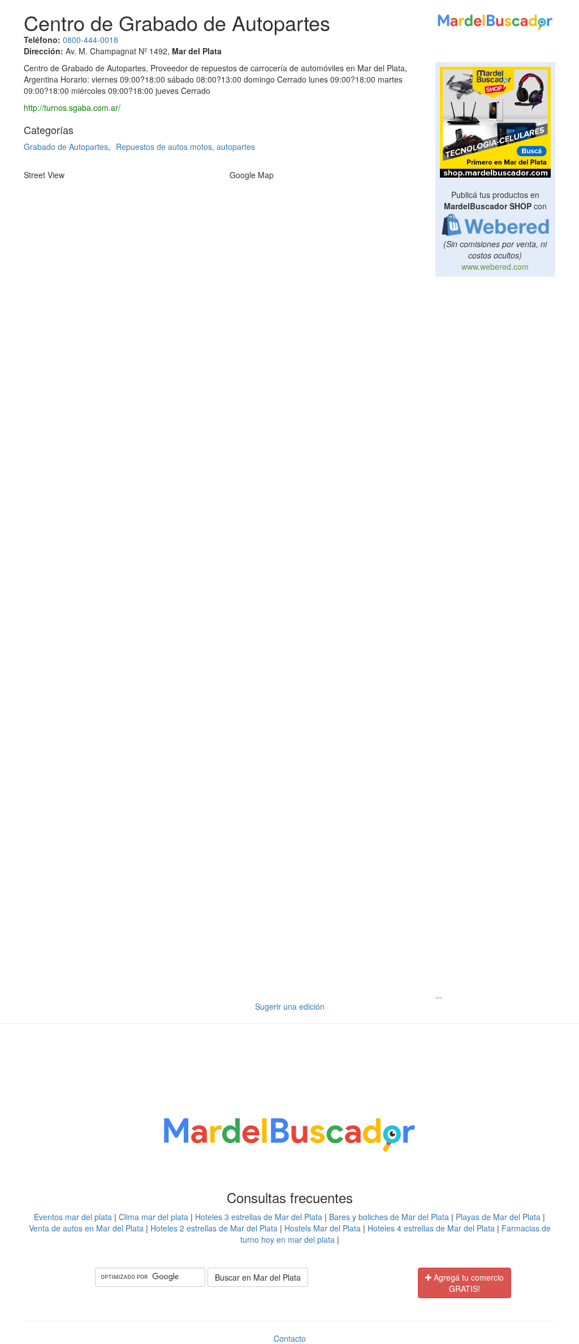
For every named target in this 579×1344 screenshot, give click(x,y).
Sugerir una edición (290, 1006)
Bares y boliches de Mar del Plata (389, 1216)
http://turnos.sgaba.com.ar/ (72, 107)
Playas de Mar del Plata (498, 1216)
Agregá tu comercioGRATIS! (467, 1283)
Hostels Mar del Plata (322, 1228)
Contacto (290, 1338)
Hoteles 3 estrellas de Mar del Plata (258, 1216)
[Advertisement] (495, 457)
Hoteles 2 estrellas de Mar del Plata (214, 1228)
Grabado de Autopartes (66, 146)
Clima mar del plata (153, 1216)
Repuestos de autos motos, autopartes (185, 146)
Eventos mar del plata (73, 1216)
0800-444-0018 (90, 39)
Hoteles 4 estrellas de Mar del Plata (431, 1228)
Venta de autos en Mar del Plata (86, 1228)
